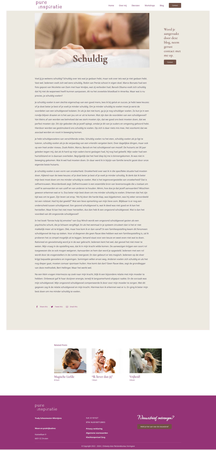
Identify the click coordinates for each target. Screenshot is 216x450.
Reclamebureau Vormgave (124, 446)
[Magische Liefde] (70, 360)
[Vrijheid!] (145, 360)
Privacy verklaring (94, 428)
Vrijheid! (134, 377)
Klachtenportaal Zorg (95, 437)
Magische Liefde (64, 377)
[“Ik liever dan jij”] (108, 360)
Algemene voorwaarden (97, 433)
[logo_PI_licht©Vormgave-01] (46, 404)
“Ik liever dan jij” (102, 377)
